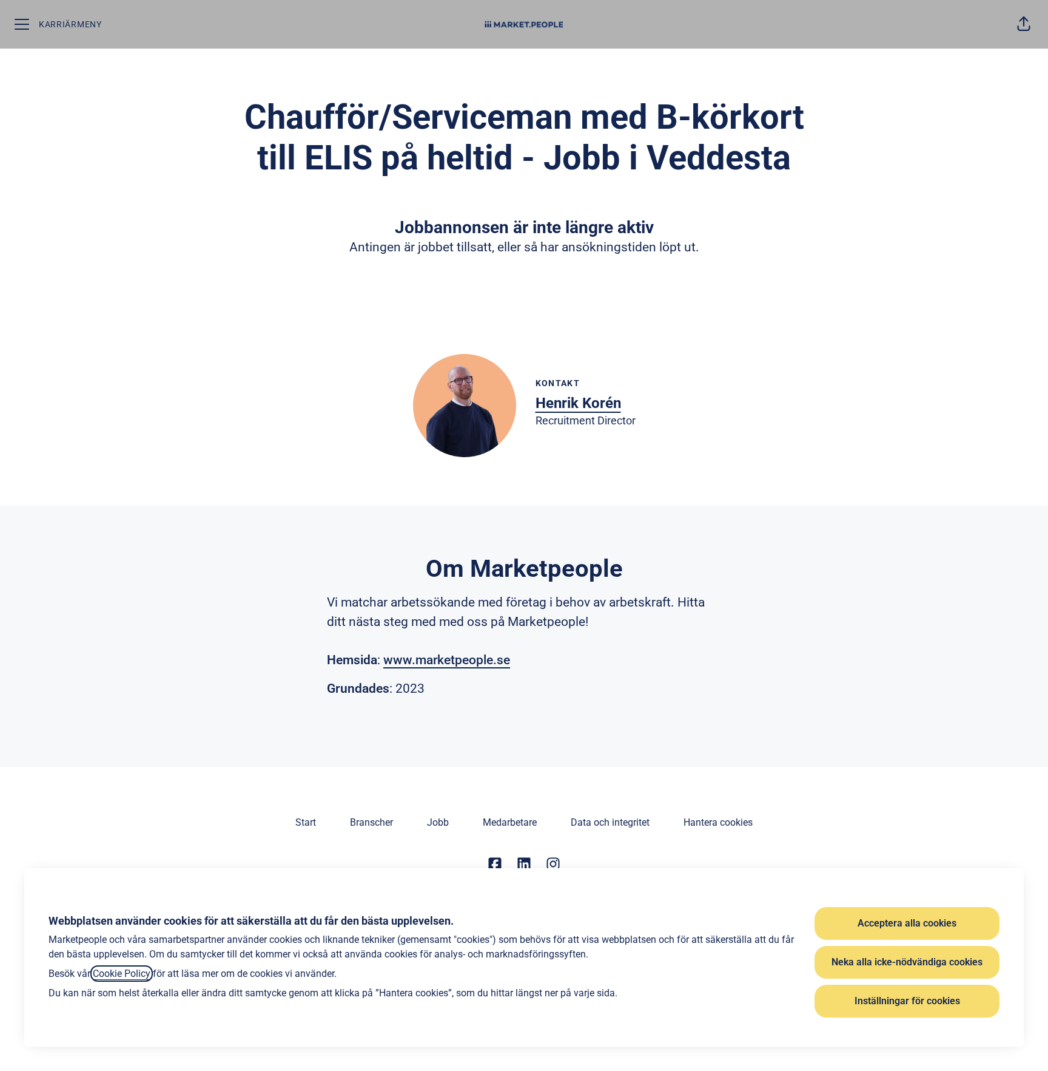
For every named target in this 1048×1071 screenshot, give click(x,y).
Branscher (371, 822)
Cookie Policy (121, 973)
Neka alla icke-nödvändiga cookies (906, 962)
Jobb (438, 822)
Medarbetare (510, 822)
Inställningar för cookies (907, 1001)
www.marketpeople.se (446, 660)
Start (305, 822)
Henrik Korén (578, 403)
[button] (1024, 24)
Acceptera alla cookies (907, 923)
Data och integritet (610, 822)
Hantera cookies (718, 822)
